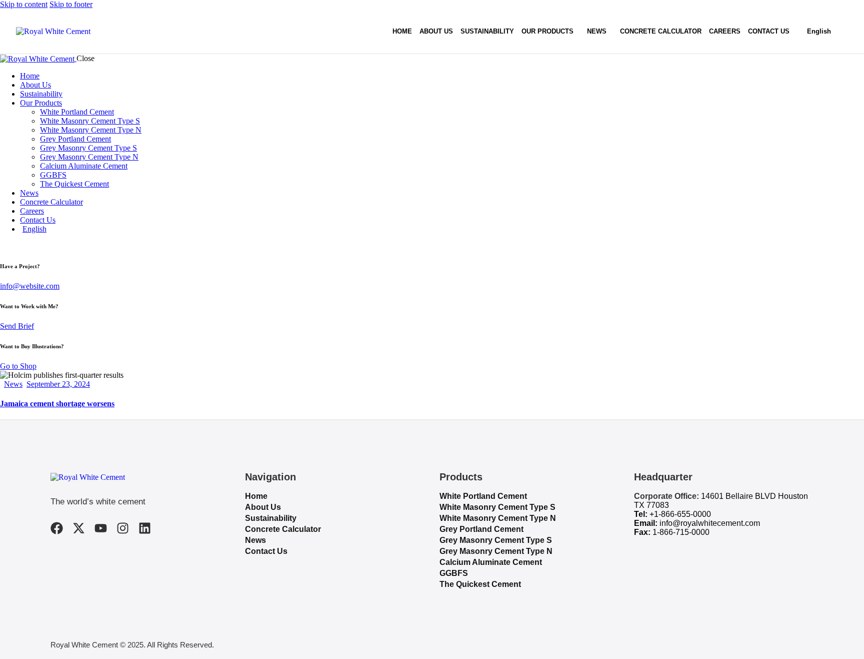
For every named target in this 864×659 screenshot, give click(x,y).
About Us (263, 507)
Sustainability (270, 518)
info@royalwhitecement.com (710, 523)
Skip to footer (71, 4)
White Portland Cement (483, 496)
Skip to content (24, 4)
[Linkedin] (144, 528)
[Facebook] (56, 528)
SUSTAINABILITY (487, 31)
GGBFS (454, 573)
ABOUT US (436, 31)
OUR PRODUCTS (548, 31)
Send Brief (17, 326)
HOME (402, 31)
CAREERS (724, 31)
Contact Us (266, 551)
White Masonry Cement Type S (498, 507)
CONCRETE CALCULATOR (661, 31)
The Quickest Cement (480, 584)
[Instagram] (122, 528)
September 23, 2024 (58, 384)
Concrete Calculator (283, 529)
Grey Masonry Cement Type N (496, 551)
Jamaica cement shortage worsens (57, 403)
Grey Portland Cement (482, 529)
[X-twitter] (78, 528)
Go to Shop (18, 366)
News (13, 384)
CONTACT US (769, 31)
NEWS (596, 31)
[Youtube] (100, 528)
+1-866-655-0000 (680, 514)
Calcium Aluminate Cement (491, 562)
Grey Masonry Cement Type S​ (496, 540)
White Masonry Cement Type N (498, 518)
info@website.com (30, 286)
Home (256, 496)
